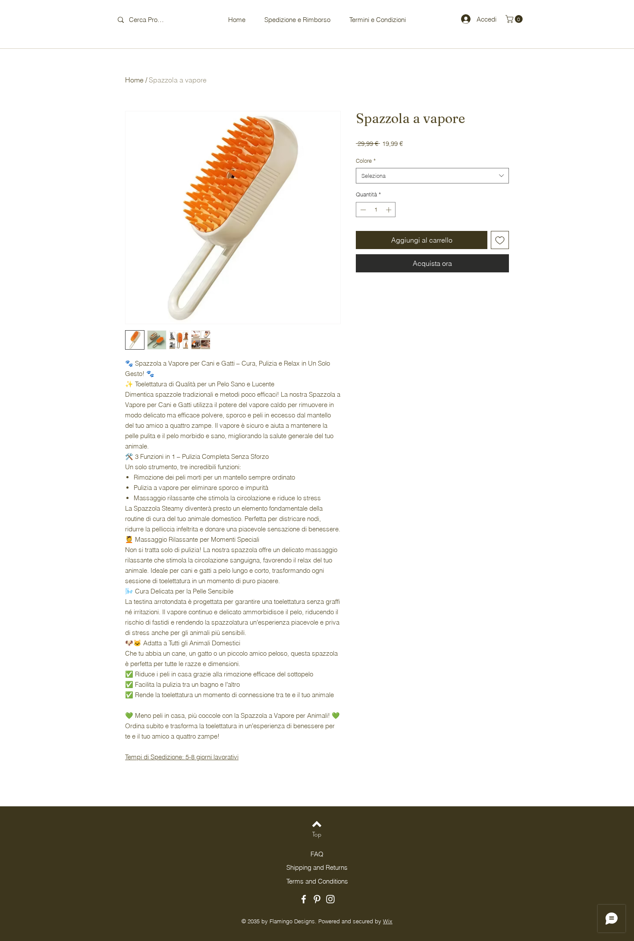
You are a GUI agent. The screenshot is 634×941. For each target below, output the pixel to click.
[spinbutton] (375, 209)
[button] (514, 19)
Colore (366, 160)
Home (134, 80)
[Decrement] (362, 209)
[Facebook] (303, 899)
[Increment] (389, 209)
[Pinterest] (317, 899)
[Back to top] (316, 824)
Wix (387, 921)
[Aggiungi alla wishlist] (500, 240)
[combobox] (432, 175)
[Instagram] (330, 899)
